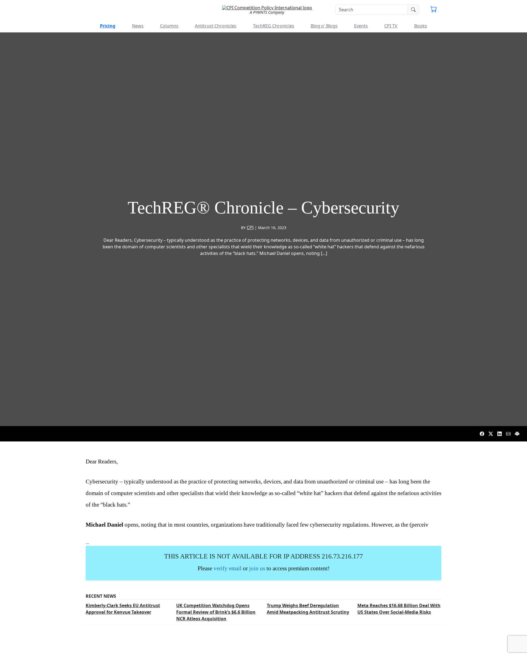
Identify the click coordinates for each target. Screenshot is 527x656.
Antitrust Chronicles (215, 26)
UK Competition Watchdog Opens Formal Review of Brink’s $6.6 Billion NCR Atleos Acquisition (216, 612)
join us (257, 568)
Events (361, 26)
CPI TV (390, 26)
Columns (169, 26)
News (138, 26)
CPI (250, 227)
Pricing (107, 26)
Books (420, 26)
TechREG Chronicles (273, 26)
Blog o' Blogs (324, 26)
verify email (228, 568)
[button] (433, 10)
